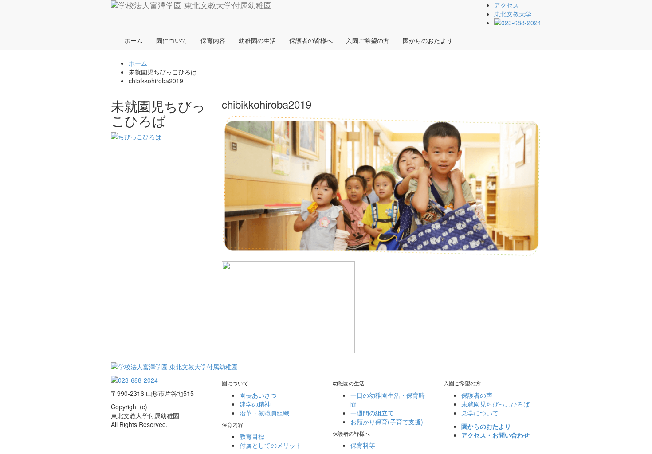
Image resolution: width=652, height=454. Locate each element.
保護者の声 (476, 395)
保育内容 (212, 40)
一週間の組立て (372, 412)
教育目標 (252, 436)
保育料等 (362, 445)
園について (171, 40)
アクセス (506, 4)
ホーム (133, 40)
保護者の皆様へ (311, 40)
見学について (480, 412)
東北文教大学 (512, 13)
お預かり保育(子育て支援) (386, 421)
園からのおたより (427, 40)
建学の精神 (255, 403)
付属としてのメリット (271, 445)
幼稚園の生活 (257, 40)
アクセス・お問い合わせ (495, 435)
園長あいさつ (258, 395)
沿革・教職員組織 (264, 412)
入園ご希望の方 (367, 40)
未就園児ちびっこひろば (495, 403)
